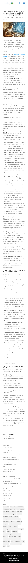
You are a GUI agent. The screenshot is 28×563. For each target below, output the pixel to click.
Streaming (5, 498)
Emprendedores (6, 514)
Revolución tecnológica (16, 541)
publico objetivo (12, 536)
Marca (10, 526)
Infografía (5, 462)
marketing (15, 526)
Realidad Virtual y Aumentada (10, 483)
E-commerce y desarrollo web (10, 455)
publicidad (5, 536)
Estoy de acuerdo (14, 560)
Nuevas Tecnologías (8, 476)
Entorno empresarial (7, 516)
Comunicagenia (7, 450)
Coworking (5, 452)
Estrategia (16, 516)
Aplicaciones (6, 447)
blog (14, 506)
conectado (17, 437)
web (8, 546)
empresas (19, 514)
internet (18, 524)
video (4, 546)
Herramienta (6, 521)
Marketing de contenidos (8, 529)
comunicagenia (6, 511)
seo (23, 541)
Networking (6, 474)
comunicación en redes (19, 509)
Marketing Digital (7, 469)
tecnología (19, 544)
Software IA (6, 495)
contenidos (19, 511)
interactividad (12, 524)
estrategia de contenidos (8, 519)
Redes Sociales (6, 486)
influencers (13, 521)
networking (14, 531)
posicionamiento (17, 534)
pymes (19, 536)
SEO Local (5, 491)
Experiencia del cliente (9, 457)
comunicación (20, 506)
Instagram (5, 524)
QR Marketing (6, 481)
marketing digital (19, 529)
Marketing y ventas (8, 471)
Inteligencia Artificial (16, 17)
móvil (4, 531)
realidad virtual (17, 539)
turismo (5, 500)
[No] (26, 557)
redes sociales (6, 541)
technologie (12, 544)
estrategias (18, 519)
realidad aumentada (7, 539)
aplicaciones (6, 506)
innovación (19, 521)
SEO (4, 488)
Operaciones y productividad (10, 479)
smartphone (6, 544)
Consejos (14, 511)
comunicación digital (7, 509)
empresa (14, 514)
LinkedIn (5, 467)
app (11, 506)
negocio (9, 531)
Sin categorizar (7, 493)
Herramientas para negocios (10, 459)
